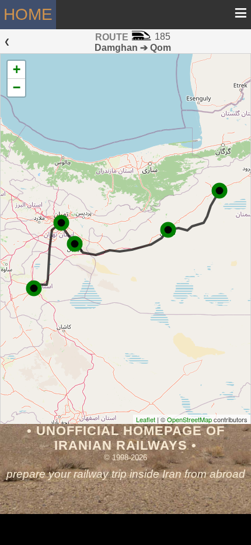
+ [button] (16, 69)
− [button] (16, 87)
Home (28, 14)
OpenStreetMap (189, 419)
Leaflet (145, 419)
